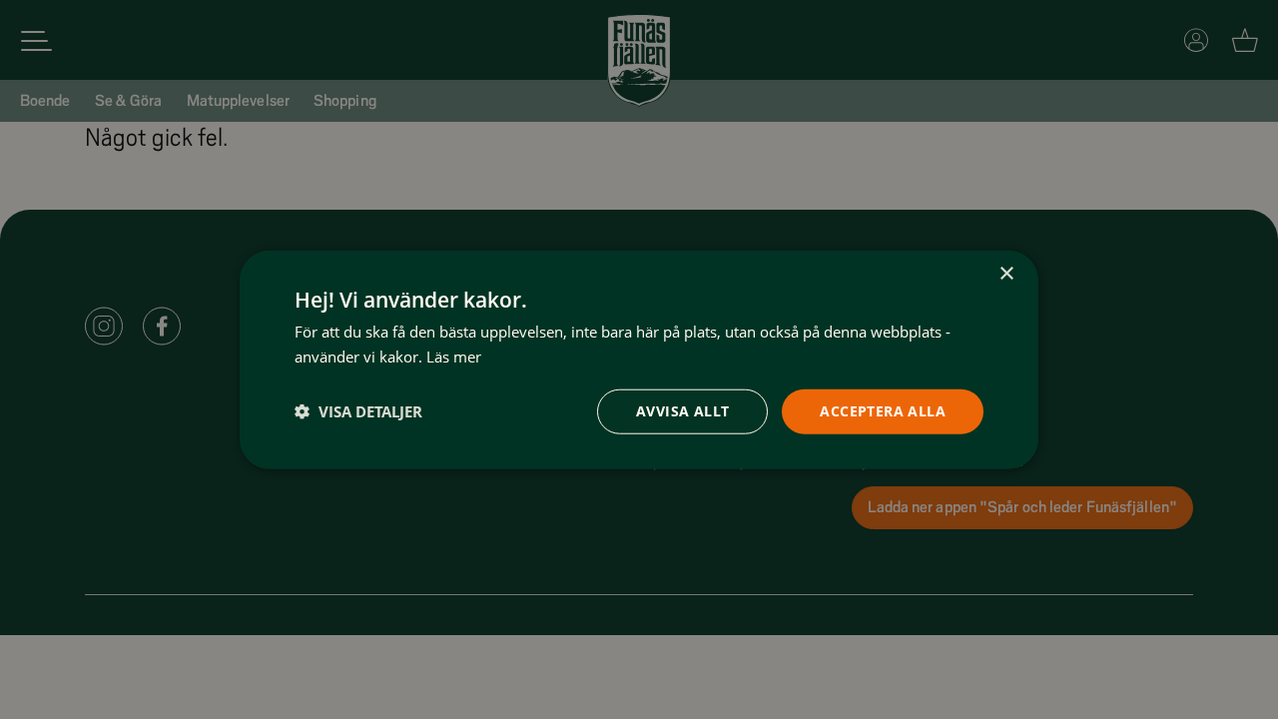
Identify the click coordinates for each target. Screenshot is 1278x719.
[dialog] (639, 360)
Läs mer (453, 356)
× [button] (1005, 274)
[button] (358, 411)
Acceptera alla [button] (883, 410)
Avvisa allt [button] (682, 410)
